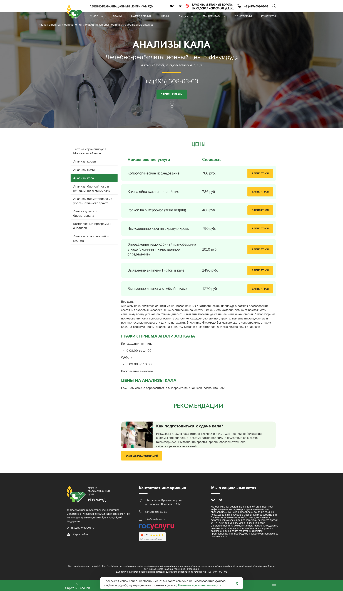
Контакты (268, 16)
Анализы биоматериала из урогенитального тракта (92, 201)
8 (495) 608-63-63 (156, 511)
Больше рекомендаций (142, 455)
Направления (141, 16)
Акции (183, 16)
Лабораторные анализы (138, 24)
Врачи (117, 16)
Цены (165, 16)
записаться (260, 173)
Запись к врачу (171, 94)
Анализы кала (83, 178)
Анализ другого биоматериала (84, 213)
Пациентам (211, 16)
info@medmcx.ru (155, 519)
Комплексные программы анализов (92, 226)
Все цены (127, 301)
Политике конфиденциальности (199, 585)
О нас (94, 16)
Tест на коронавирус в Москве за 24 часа (89, 151)
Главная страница (49, 24)
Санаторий (243, 16)
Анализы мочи (84, 170)
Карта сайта (80, 534)
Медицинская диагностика (102, 24)
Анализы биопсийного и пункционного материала (91, 189)
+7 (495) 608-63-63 (171, 81)
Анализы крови (84, 161)
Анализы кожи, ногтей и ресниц (91, 238)
